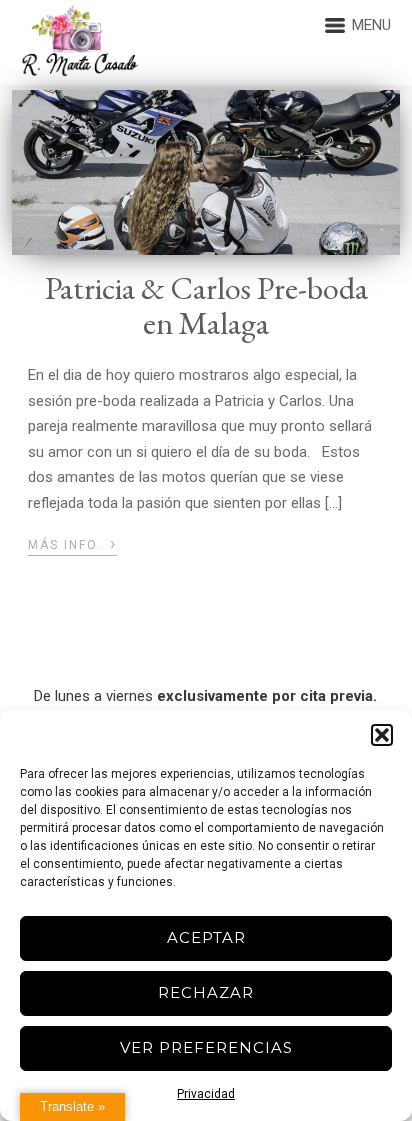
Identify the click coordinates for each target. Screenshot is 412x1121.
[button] (382, 735)
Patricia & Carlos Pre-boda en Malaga (206, 305)
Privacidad (206, 1094)
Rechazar (206, 992)
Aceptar (206, 937)
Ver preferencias (206, 1047)
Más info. (72, 543)
